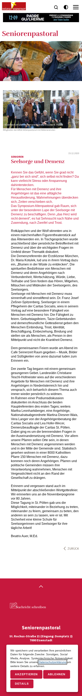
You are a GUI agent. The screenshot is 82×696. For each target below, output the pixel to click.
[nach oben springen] (41, 586)
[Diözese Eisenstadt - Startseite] (14, 6)
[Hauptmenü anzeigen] (76, 7)
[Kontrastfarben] (66, 7)
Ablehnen (56, 674)
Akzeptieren (26, 674)
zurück (73, 548)
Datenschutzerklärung (52, 662)
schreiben (31, 607)
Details (22, 683)
